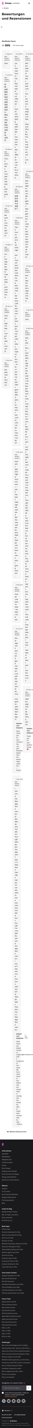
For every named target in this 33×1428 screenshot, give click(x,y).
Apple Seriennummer (9, 1302)
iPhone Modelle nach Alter (11, 1287)
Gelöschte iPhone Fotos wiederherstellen (16, 1351)
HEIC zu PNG (6, 1331)
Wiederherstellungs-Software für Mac (14, 1244)
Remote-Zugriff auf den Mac (11, 1357)
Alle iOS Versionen (8, 1281)
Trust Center (6, 1191)
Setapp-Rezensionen (9, 1197)
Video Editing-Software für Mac (12, 1249)
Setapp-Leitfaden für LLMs (11, 1275)
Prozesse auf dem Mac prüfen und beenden (16, 1362)
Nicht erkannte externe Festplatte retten (15, 1354)
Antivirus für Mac (8, 1238)
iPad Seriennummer (8, 1310)
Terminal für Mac (7, 1255)
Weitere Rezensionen (17, 1132)
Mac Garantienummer (9, 1322)
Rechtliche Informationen (10, 1180)
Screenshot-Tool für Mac (10, 1261)
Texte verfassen (7, 1217)
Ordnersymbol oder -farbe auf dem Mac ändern (16, 1348)
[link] (4, 1401)
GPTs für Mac (6, 1336)
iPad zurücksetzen (8, 1377)
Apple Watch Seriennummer (11, 1316)
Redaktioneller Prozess (9, 1212)
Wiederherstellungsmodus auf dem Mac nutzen (16, 1360)
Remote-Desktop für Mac (10, 1264)
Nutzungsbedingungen (20, 1414)
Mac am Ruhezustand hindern (12, 1365)
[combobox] (8, 1411)
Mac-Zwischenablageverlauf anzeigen (15, 1345)
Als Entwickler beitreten (10, 1194)
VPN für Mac (6, 1229)
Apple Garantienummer (10, 1319)
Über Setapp (6, 1168)
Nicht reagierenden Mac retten (12, 1371)
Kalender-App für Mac (9, 1258)
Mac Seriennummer (8, 1307)
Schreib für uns (7, 1220)
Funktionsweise (7, 1162)
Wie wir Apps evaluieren (10, 1214)
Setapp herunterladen (9, 1171)
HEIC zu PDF (6, 1333)
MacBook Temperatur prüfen (11, 1368)
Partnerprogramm (8, 1200)
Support (4, 1188)
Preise (4, 1165)
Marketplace (6, 1156)
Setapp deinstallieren (9, 1177)
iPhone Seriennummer (9, 1304)
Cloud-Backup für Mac (9, 1267)
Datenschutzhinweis (11, 1396)
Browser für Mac (7, 1241)
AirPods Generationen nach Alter (13, 1293)
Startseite (5, 1154)
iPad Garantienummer (9, 1325)
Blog (3, 1203)
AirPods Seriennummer (10, 1313)
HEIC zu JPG (6, 1328)
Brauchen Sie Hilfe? (7, 1414)
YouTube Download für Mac (11, 1232)
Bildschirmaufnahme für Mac (12, 1235)
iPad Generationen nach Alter (12, 1290)
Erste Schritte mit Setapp (10, 1174)
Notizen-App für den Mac (10, 1252)
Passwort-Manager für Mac (11, 1246)
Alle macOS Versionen (9, 1278)
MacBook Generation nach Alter (12, 1284)
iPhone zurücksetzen (9, 1374)
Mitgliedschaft (7, 1159)
